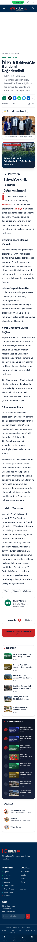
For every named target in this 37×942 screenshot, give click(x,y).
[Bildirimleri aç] (28, 2)
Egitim (6, 872)
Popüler (14, 940)
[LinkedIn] (28, 98)
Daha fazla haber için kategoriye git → (18, 632)
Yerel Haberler (15, 53)
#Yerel (5, 591)
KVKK (21, 930)
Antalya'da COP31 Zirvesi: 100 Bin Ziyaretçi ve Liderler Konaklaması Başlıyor (22, 677)
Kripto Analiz (9, 889)
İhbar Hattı (19, 2)
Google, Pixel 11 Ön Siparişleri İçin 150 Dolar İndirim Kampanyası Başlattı (22, 666)
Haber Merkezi (19, 601)
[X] (10, 98)
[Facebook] (15, 98)
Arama (23, 889)
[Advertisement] (18, 32)
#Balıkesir (27, 591)
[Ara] (33, 8)
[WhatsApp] (19, 98)
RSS (22, 886)
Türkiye (18, 208)
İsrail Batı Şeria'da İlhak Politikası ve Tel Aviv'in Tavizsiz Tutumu (22, 687)
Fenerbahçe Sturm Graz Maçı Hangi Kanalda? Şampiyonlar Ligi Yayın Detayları (22, 655)
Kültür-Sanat (8, 892)
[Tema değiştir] (33, 2)
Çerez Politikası (12, 931)
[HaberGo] (18, 8)
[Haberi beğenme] (33, 103)
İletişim (23, 875)
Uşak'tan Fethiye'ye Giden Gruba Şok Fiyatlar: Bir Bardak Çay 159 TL (22, 708)
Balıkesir (6, 204)
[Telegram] (24, 98)
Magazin (7, 882)
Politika (7, 879)
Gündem (7, 896)
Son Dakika (23, 940)
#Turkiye (15, 591)
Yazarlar (32, 940)
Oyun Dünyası (9, 886)
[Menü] (4, 8)
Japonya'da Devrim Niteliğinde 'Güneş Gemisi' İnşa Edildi (20, 698)
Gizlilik (22, 879)
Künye (22, 882)
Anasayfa (5, 53)
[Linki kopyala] (33, 98)
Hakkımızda (25, 872)
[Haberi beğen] (29, 103)
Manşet (5, 940)
